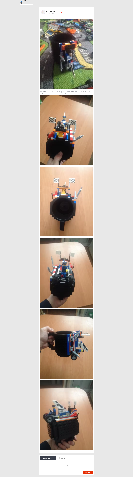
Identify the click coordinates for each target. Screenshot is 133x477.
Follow (61, 12)
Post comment (87, 472)
